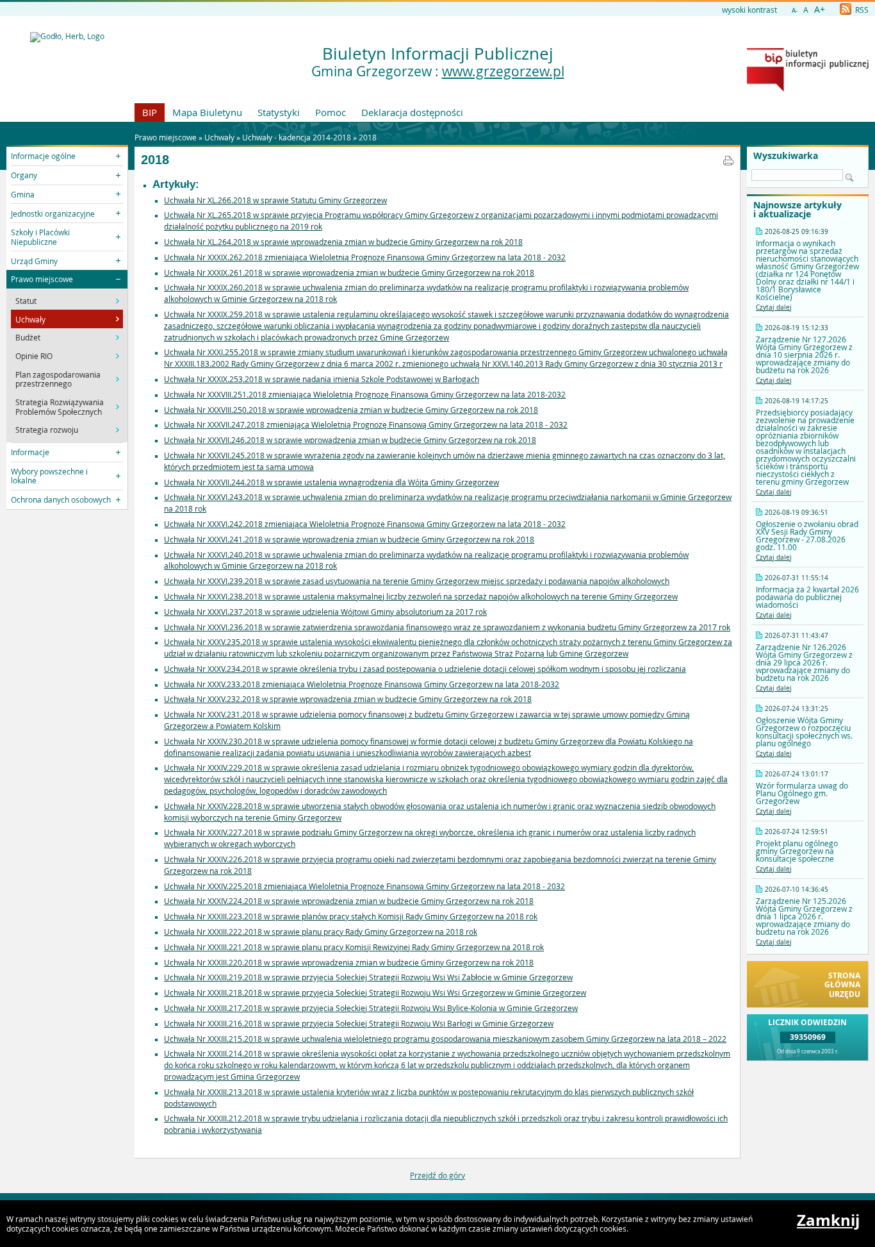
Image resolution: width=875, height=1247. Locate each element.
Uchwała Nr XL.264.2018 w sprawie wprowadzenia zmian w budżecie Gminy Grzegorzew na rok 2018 (343, 242)
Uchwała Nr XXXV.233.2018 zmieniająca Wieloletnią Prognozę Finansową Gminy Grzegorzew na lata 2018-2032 (361, 684)
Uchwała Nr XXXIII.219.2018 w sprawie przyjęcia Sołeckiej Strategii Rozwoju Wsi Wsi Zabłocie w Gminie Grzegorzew (368, 977)
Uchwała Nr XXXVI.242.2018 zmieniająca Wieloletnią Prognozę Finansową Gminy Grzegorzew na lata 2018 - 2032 (365, 524)
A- (794, 10)
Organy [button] (24, 175)
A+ (819, 9)
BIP (149, 112)
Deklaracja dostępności (412, 112)
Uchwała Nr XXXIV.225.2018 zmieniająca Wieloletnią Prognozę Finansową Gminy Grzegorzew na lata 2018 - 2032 (364, 886)
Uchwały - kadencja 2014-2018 (296, 137)
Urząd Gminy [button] (34, 261)
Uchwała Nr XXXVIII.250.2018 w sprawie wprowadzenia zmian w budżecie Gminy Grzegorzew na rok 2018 (351, 410)
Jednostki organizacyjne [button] (53, 213)
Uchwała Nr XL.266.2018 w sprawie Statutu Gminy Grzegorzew (275, 200)
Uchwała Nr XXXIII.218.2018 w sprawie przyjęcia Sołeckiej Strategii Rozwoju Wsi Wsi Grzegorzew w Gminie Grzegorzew (375, 992)
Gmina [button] (23, 194)
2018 (368, 137)
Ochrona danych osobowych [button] (61, 499)
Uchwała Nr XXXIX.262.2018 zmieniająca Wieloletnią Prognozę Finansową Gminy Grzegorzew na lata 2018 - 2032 (365, 257)
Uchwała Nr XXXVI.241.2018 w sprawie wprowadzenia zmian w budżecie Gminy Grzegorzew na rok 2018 (349, 539)
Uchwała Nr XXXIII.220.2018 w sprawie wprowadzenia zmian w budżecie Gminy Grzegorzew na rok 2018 (349, 962)
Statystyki (279, 112)
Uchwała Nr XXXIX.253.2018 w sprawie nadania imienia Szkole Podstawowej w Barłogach (321, 379)
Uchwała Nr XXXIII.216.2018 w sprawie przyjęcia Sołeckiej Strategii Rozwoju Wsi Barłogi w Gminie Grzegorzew (358, 1023)
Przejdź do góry (437, 1175)
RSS (861, 9)
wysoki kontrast (749, 9)
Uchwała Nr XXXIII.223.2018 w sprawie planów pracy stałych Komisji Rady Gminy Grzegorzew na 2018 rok (350, 916)
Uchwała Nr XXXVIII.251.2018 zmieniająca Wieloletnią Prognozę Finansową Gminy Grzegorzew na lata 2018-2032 (365, 394)
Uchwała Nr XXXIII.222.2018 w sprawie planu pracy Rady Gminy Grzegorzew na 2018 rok (320, 931)
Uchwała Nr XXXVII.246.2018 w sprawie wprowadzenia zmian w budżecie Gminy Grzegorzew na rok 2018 (350, 440)
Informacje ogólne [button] (43, 156)
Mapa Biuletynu (207, 112)
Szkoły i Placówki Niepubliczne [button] (40, 236)
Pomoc (330, 112)
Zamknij (828, 1220)
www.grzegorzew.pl (503, 71)
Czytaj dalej (774, 307)
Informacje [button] (30, 452)
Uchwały (219, 137)
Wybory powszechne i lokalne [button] (49, 475)
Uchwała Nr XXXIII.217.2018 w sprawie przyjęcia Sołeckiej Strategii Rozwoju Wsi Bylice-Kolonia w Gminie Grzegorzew (371, 1008)
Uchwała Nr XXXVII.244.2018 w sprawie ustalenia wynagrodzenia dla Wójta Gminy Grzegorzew (331, 482)
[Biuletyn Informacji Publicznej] (808, 88)
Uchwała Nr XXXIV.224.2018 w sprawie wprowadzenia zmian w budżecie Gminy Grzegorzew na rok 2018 (349, 901)
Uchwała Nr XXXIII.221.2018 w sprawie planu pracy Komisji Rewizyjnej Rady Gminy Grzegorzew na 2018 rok (354, 947)
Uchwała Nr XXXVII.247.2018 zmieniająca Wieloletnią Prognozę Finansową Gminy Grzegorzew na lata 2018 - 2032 (366, 424)
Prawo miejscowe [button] (42, 279)
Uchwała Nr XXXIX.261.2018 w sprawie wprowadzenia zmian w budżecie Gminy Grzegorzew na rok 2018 (349, 272)
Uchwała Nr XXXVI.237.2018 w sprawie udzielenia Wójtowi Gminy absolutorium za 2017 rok (325, 612)
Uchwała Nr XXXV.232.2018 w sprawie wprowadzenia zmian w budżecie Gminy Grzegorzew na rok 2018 (348, 699)
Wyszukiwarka (785, 155)
